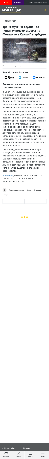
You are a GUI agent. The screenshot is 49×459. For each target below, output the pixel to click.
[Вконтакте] (38, 77)
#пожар (37, 190)
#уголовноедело (16, 190)
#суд (29, 190)
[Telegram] (23, 77)
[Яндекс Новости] (9, 77)
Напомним (8, 175)
